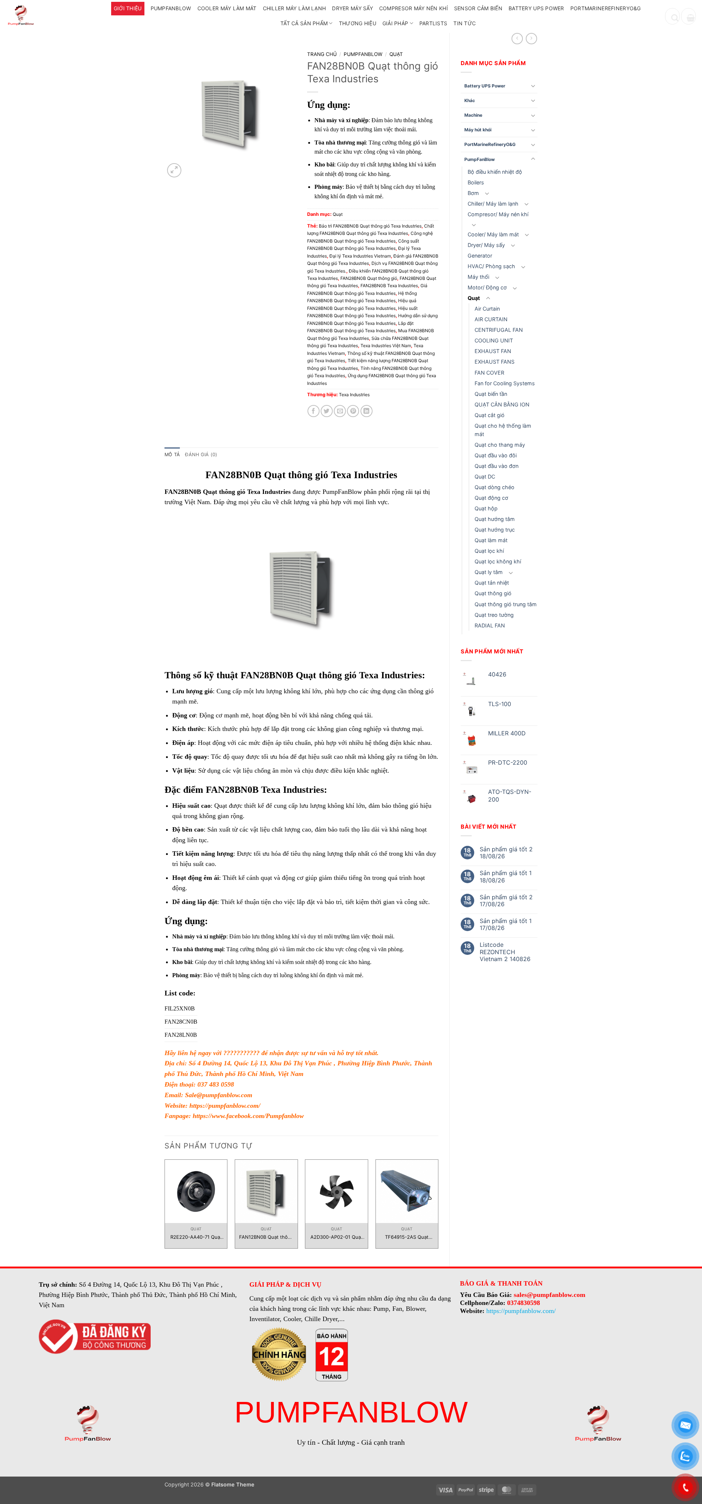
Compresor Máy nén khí (413, 8)
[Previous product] (531, 38)
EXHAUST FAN (493, 351)
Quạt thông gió (493, 593)
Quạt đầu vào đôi (496, 455)
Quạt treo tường (494, 615)
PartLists (433, 23)
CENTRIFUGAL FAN (499, 330)
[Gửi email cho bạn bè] (340, 411)
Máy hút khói (477, 129)
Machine (473, 115)
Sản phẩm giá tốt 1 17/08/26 (506, 924)
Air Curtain (487, 308)
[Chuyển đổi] (533, 85)
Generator (480, 255)
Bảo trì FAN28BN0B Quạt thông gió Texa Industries (370, 226)
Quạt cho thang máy (500, 445)
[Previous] (164, 1207)
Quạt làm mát (491, 540)
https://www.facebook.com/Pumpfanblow (248, 1115)
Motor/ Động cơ (487, 287)
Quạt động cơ (491, 498)
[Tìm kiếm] (672, 16)
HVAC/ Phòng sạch (491, 266)
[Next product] (517, 38)
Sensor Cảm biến (478, 8)
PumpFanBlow (171, 8)
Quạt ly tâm (489, 572)
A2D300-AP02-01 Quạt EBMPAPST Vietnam (336, 1237)
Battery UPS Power (536, 8)
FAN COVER (489, 373)
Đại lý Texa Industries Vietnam (360, 256)
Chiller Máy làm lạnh (294, 8)
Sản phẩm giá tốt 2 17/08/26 (506, 901)
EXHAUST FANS (494, 362)
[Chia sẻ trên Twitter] (327, 411)
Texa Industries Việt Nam (386, 345)
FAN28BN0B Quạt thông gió (368, 278)
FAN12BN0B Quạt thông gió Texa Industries (266, 1237)
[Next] (438, 1207)
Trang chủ (322, 54)
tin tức (464, 23)
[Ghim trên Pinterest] (353, 411)
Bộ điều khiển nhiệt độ (495, 172)
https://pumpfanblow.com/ (224, 1105)
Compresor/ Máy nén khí (498, 214)
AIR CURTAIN (491, 319)
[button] (688, 16)
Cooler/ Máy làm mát (493, 234)
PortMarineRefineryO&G (605, 8)
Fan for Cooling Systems (505, 383)
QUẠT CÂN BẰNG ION (502, 404)
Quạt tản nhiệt (492, 583)
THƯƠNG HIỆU (357, 23)
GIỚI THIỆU (128, 8)
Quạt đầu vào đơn (496, 466)
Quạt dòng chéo (494, 487)
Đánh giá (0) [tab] (201, 454)
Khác (469, 100)
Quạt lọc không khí (498, 561)
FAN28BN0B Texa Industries (389, 285)
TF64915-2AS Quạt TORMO (407, 1237)
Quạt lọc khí (489, 551)
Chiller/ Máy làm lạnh (493, 203)
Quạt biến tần (491, 394)
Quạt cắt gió (490, 415)
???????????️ (241, 1053)
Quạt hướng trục (495, 529)
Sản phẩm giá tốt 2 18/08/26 (506, 853)
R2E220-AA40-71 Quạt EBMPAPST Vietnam (196, 1237)
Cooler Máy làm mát (227, 8)
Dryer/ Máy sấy (486, 245)
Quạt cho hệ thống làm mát (503, 430)
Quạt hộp (486, 508)
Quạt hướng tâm (495, 519)
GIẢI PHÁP (395, 23)
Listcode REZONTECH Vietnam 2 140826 (505, 951)
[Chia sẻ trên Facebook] (313, 411)
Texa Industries (354, 394)
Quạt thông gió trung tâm (506, 604)
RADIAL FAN (490, 625)
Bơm (473, 193)
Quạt (474, 298)
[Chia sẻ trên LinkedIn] (367, 411)
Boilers (476, 182)
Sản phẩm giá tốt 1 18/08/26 (506, 877)
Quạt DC (485, 476)
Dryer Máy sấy (352, 8)
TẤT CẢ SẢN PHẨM (304, 23)
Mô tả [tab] (172, 454)
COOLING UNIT (494, 340)
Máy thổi (478, 277)
